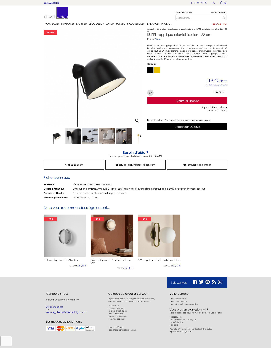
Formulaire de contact (199, 164)
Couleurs (152, 64)
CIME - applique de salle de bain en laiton (159, 260)
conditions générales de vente (122, 329)
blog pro (174, 324)
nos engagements (117, 308)
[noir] (150, 70)
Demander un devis (187, 127)
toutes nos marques (118, 316)
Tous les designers (218, 12)
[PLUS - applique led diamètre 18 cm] (65, 236)
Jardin (110, 23)
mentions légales (116, 327)
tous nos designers (117, 318)
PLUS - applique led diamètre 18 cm (61, 260)
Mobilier (81, 23)
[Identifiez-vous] (214, 2)
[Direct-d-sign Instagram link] (220, 281)
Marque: (151, 39)
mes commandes (178, 298)
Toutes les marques (183, 12)
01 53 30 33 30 (75, 164)
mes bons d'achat (179, 301)
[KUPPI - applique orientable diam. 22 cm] (56, 136)
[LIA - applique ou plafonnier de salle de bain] (112, 236)
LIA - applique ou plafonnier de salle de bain (110, 261)
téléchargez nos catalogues (183, 319)
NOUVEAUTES (52, 23)
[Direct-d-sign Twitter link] (201, 281)
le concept (114, 305)
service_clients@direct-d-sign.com (137, 164)
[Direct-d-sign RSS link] (214, 281)
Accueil (150, 29)
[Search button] (224, 17)
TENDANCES (152, 23)
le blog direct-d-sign (118, 310)
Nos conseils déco (117, 313)
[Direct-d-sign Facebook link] (195, 281)
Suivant (141, 135)
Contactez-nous (57, 294)
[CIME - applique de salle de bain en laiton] (159, 236)
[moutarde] (157, 70)
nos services (176, 316)
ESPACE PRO (219, 23)
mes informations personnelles (184, 304)
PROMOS (166, 23)
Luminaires (67, 23)
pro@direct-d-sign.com (181, 331)
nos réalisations (177, 322)
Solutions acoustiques (130, 23)
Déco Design (96, 23)
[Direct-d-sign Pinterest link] (207, 281)
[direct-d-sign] (56, 12)
